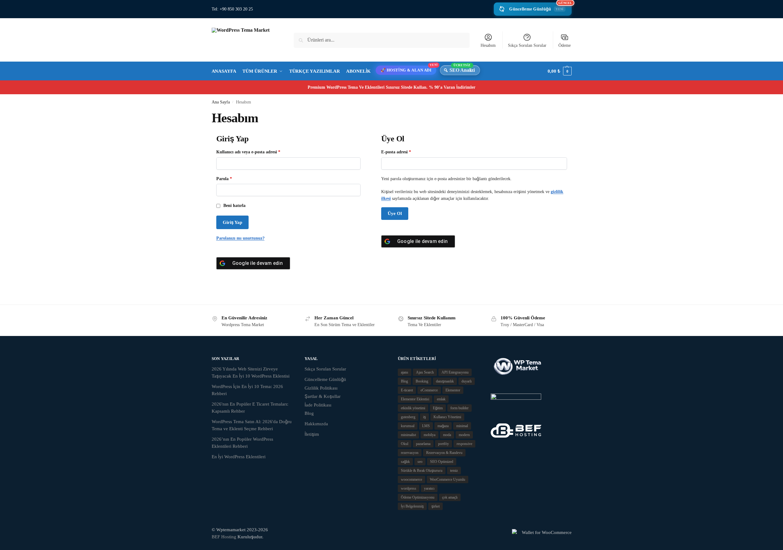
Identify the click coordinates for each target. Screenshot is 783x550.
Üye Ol (395, 213)
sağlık (405, 461)
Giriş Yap (232, 222)
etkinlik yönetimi (413, 408)
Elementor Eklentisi (415, 399)
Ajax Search (425, 372)
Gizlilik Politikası (321, 388)
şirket (435, 506)
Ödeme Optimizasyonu (417, 497)
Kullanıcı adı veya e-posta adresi (255, 151)
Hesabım (488, 45)
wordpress (408, 488)
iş (424, 417)
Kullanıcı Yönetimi (447, 417)
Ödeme (564, 45)
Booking (422, 381)
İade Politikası (318, 404)
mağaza (443, 426)
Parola (231, 178)
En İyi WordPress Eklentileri (239, 456)
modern (464, 435)
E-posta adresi (403, 151)
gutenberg (408, 417)
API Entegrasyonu (455, 372)
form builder (459, 408)
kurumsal (407, 426)
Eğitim (438, 408)
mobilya (429, 435)
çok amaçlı (449, 497)
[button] (559, 71)
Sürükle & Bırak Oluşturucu (421, 470)
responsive (464, 444)
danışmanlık (445, 381)
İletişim (312, 434)
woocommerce (411, 479)
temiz (454, 470)
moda (447, 435)
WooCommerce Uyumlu (447, 479)
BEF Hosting (224, 536)
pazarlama (423, 444)
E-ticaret (407, 390)
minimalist (408, 435)
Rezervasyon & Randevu (444, 453)
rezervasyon (409, 453)
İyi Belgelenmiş (412, 506)
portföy (443, 444)
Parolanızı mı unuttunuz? (240, 238)
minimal (462, 426)
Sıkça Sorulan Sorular (527, 45)
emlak (441, 399)
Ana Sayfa (221, 102)
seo (419, 461)
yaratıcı (429, 488)
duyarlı (466, 381)
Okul (404, 444)
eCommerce (429, 390)
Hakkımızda (316, 423)
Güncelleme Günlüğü (540, 6)
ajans (404, 372)
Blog (309, 413)
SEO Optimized (441, 461)
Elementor (452, 390)
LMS (426, 426)
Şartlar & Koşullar (323, 396)
